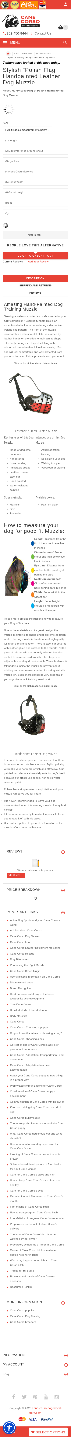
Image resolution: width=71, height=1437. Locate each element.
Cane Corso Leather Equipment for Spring (35, 947)
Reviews (35, 292)
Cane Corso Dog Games (25, 936)
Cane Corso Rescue (22, 953)
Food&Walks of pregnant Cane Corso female (37, 1218)
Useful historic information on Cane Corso (35, 976)
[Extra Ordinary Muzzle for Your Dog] (35, 396)
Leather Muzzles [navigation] (43, 53)
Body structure (18, 1015)
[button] (64, 42)
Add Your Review (38, 261)
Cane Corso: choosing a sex (27, 1038)
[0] (60, 29)
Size (6, 123)
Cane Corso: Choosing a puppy (29, 1027)
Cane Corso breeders (23, 1321)
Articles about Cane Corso (25, 930)
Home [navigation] (8, 53)
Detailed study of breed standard (29, 1010)
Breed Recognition (21, 988)
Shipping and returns (35, 285)
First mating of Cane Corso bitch (29, 1206)
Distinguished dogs (21, 982)
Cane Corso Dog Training (25, 1316)
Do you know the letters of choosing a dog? (36, 1033)
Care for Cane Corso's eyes (26, 1190)
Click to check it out (35, 255)
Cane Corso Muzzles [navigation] (23, 53)
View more (16, 875)
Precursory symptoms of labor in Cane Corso (37, 1244)
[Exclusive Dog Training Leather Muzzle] (35, 719)
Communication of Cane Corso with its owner (37, 1101)
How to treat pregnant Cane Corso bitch (34, 1212)
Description (35, 278)
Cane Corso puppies (22, 1310)
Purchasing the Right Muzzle (27, 965)
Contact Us (42, 33)
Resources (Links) (21, 1286)
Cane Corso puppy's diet (25, 1117)
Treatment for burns (22, 1270)
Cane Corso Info (20, 942)
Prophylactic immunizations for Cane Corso (36, 1085)
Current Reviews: (13, 261)
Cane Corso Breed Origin (25, 970)
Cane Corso (17, 1021)
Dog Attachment (19, 959)
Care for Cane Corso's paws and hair (32, 1174)
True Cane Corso (20, 1004)
